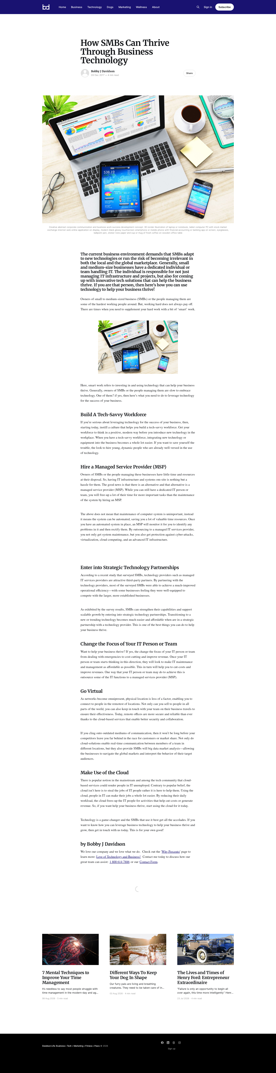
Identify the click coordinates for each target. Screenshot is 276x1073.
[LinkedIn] (168, 1042)
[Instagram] (179, 1042)
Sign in (208, 7)
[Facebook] (162, 1042)
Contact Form (148, 862)
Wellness (141, 7)
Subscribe (224, 7)
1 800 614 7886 (120, 862)
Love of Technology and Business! (118, 856)
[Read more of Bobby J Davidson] (84, 73)
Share (189, 73)
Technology (94, 7)
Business (76, 7)
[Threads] (173, 1042)
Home (62, 7)
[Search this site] (198, 7)
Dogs (110, 7)
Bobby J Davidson (103, 71)
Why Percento (171, 851)
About (156, 7)
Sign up (171, 1048)
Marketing (125, 7)
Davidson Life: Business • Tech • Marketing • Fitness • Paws (71, 1046)
